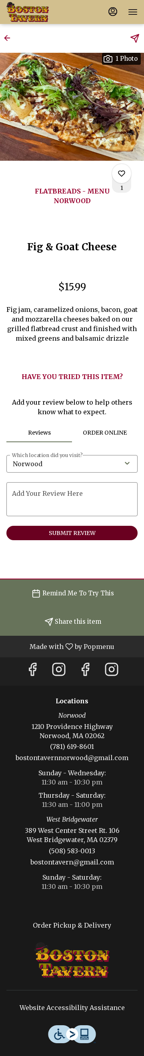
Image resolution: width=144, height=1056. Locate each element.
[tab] (39, 432)
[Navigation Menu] (133, 12)
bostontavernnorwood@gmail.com (72, 758)
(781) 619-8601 (72, 747)
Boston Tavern (72, 960)
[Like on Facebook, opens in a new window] (32, 671)
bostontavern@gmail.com (72, 862)
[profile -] (113, 11)
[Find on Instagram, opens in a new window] (59, 671)
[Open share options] (135, 38)
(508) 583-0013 (72, 851)
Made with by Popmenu (60, 646)
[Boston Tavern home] (42, 12)
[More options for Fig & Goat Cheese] (121, 173)
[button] (9, 38)
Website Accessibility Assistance (72, 1008)
